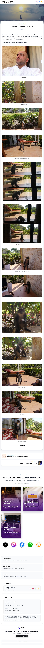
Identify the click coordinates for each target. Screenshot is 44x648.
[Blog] (5, 544)
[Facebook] (39, 2)
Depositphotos (16, 610)
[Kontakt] (42, 2)
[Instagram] (37, 2)
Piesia (14, 602)
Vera (17, 605)
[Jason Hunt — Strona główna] (8, 2)
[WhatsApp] (30, 544)
